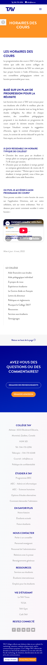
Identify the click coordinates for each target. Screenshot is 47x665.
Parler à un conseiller (23, 537)
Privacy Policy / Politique (27, 659)
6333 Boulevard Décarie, (27, 429)
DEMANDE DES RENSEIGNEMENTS (23, 385)
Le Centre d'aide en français (20, 291)
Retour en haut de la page (22, 340)
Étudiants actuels (23, 518)
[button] (3, 22)
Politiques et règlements (19, 300)
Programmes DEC (23, 478)
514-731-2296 (18, 2)
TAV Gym (23, 608)
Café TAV (23, 614)
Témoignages (14, 318)
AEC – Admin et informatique (23, 483)
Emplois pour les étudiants (23, 583)
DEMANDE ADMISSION (23, 394)
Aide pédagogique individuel (20, 277)
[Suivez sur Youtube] (33, 630)
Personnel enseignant (23, 543)
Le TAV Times (23, 597)
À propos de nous (15, 282)
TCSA (23, 602)
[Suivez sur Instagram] (28, 630)
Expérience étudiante (17, 286)
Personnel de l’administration (23, 549)
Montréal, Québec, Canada (23, 435)
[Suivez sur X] (19, 630)
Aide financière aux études (20, 272)
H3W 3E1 (23, 441)
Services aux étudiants (18, 314)
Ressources (13, 309)
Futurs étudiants (23, 524)
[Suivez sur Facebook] (14, 630)
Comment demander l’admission (23, 501)
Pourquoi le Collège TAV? (19, 304)
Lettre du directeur (16, 295)
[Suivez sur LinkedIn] (23, 630)
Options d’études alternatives (23, 495)
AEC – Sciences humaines (23, 489)
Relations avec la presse (23, 554)
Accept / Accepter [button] (10, 659)
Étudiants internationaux (23, 577)
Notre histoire (24, 512)
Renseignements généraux (23, 560)
